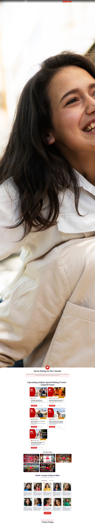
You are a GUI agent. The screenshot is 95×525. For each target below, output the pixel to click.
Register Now (34, 405)
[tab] (44, 480)
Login (70, 1)
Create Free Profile (65, 1)
